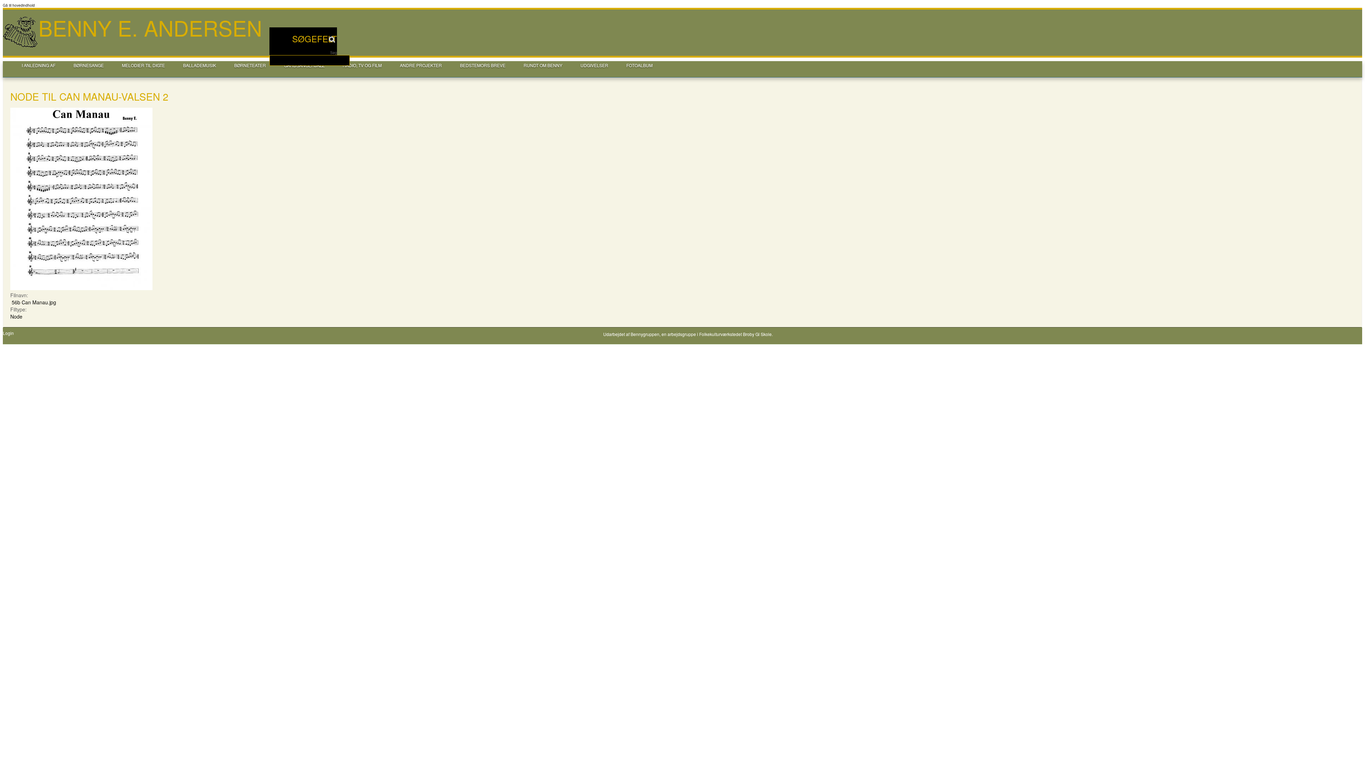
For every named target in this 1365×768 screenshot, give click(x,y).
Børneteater (250, 65)
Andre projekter (421, 65)
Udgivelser (594, 65)
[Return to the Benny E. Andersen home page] (20, 46)
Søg (333, 52)
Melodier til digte (143, 65)
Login (8, 333)
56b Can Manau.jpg (34, 302)
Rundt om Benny (543, 65)
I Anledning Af (38, 65)
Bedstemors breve (482, 65)
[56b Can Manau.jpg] (81, 288)
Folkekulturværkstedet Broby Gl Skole (735, 334)
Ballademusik (199, 65)
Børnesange (89, 65)
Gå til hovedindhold (19, 5)
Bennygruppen (645, 334)
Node (16, 316)
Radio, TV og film (362, 65)
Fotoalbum (639, 65)
